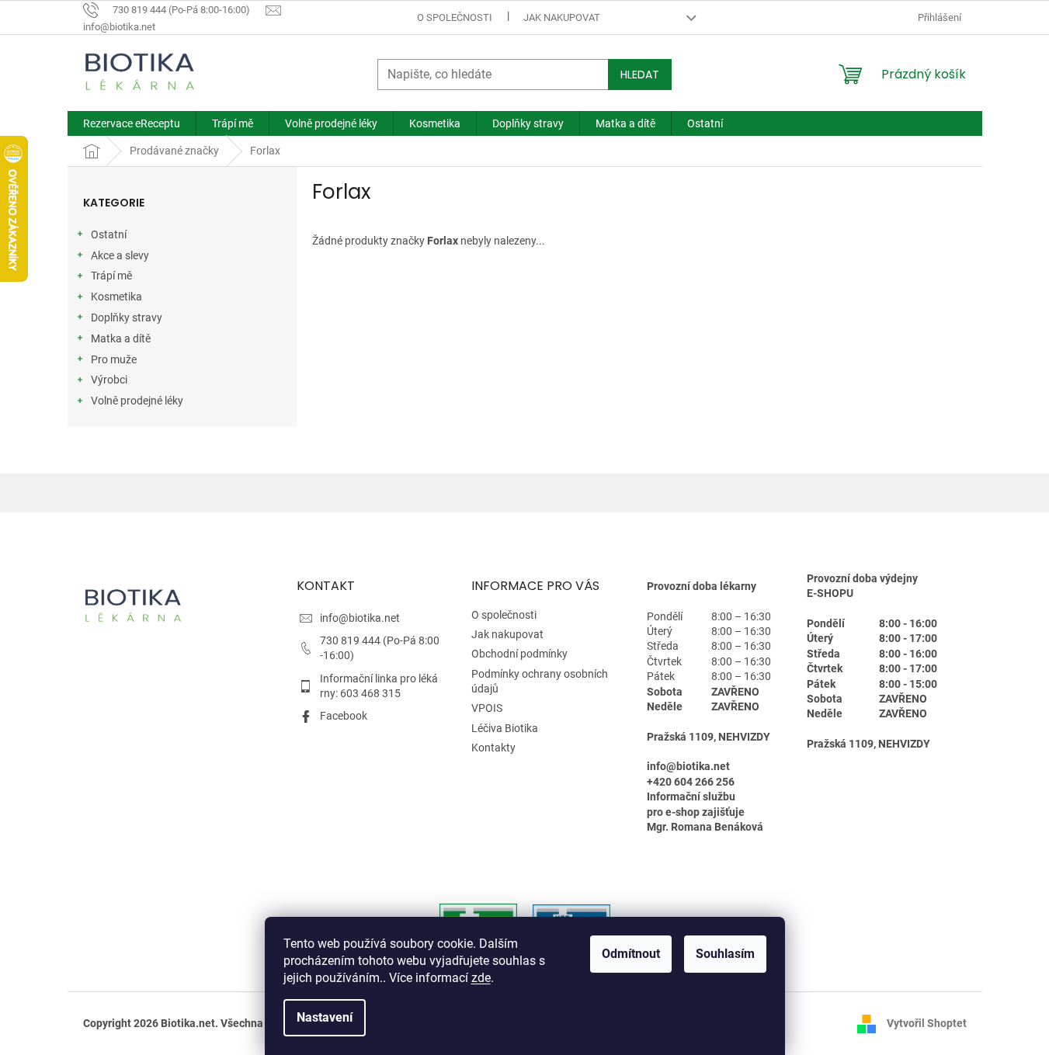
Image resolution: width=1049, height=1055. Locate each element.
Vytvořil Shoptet (927, 1023)
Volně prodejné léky (137, 400)
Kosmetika (116, 296)
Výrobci (109, 379)
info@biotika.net (360, 618)
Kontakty (493, 747)
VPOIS (486, 708)
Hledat (639, 74)
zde (481, 977)
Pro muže (114, 359)
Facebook (343, 716)
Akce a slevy (120, 255)
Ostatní (109, 234)
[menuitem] (132, 123)
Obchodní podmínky (519, 653)
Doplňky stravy (126, 317)
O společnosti (454, 17)
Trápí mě (111, 275)
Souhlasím (725, 953)
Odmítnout (631, 953)
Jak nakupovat (561, 17)
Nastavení (325, 1017)
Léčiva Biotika (504, 728)
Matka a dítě (121, 338)
